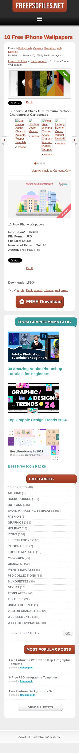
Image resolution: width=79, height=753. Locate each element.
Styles (13, 587)
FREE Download (44, 301)
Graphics (38, 48)
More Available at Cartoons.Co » (51, 170)
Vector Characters (24, 611)
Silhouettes (18, 581)
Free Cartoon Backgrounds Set (31, 691)
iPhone (48, 290)
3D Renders (17, 487)
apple (20, 290)
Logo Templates (21, 552)
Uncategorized (20, 605)
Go (67, 633)
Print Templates (21, 569)
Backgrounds (25, 48)
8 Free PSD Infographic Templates (33, 677)
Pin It (29, 102)
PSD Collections (22, 575)
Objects (15, 563)
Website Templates (24, 622)
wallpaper (61, 290)
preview (22, 147)
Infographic (18, 546)
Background (34, 290)
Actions (14, 493)
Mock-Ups (16, 558)
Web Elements (19, 616)
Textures (15, 599)
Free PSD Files (39, 6)
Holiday (14, 528)
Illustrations (50, 48)
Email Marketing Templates (31, 510)
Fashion (14, 516)
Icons (12, 534)
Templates (16, 593)
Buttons (15, 504)
